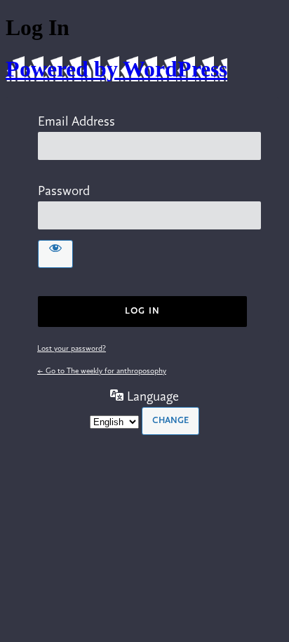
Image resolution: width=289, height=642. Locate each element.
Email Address (76, 122)
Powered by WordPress (116, 68)
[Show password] (55, 254)
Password (64, 192)
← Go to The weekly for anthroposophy (101, 371)
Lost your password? (71, 349)
